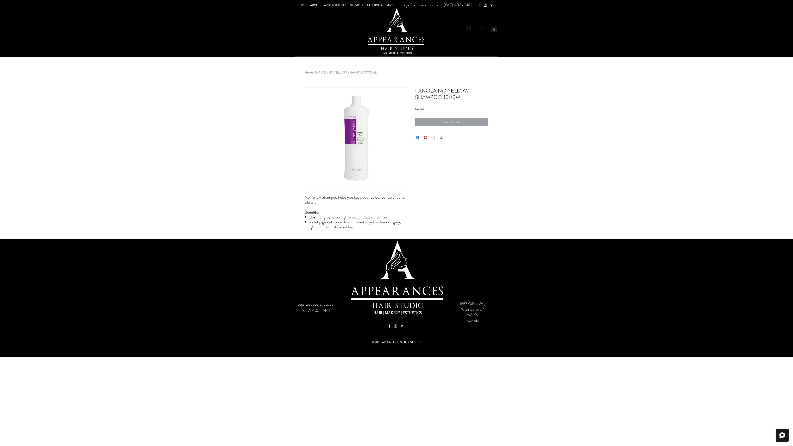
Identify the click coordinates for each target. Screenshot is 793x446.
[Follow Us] (396, 326)
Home (309, 72)
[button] (494, 28)
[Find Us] (389, 326)
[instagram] (485, 5)
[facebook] (479, 5)
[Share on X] (441, 137)
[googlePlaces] (491, 5)
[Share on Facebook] (417, 137)
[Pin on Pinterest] (425, 137)
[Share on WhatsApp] (433, 137)
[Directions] (402, 326)
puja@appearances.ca (420, 5)
